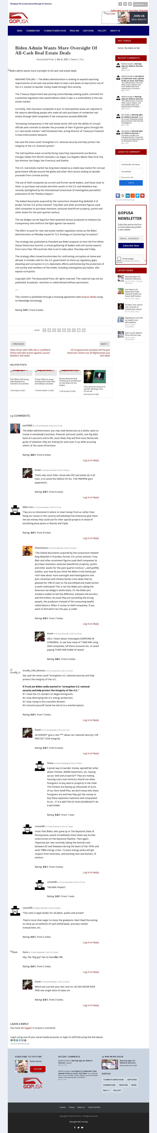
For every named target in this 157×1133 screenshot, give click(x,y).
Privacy (71, 1107)
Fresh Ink (74, 30)
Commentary (33, 30)
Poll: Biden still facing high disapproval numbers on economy (19, 381)
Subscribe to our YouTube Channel (129, 10)
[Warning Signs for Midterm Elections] (121, 278)
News (19, 30)
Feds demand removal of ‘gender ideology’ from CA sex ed (94, 389)
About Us (115, 30)
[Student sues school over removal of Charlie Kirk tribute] (121, 306)
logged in (29, 1027)
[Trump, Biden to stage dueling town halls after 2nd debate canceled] (46, 371)
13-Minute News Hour (55, 30)
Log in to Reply (91, 460)
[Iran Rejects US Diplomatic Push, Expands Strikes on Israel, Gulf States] (121, 291)
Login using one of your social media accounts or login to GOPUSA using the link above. (56, 1037)
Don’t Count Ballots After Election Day (133, 334)
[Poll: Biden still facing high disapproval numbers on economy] (21, 371)
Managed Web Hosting (78, 1122)
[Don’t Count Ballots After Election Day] (121, 334)
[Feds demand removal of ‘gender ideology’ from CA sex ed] (95, 376)
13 (80, 59)
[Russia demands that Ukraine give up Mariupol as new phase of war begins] (70, 371)
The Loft (102, 30)
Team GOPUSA (94, 1107)
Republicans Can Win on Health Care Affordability (134, 320)
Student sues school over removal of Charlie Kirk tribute (133, 307)
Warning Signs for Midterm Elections (132, 65)
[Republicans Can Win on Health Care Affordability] (121, 319)
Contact (62, 1107)
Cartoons (88, 30)
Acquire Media (88, 296)
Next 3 (106, 1090)
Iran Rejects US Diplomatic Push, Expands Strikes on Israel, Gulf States (132, 78)
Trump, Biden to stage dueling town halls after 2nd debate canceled (45, 381)
